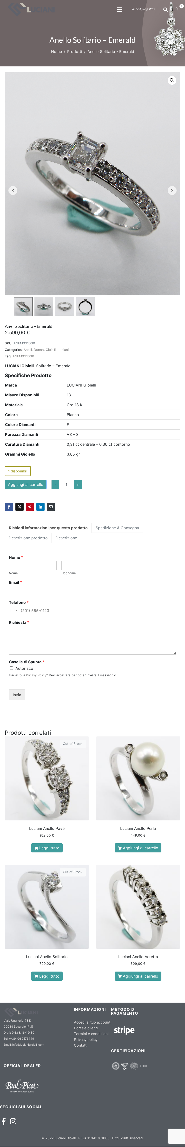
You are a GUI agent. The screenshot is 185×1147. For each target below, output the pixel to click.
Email (15, 582)
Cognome (68, 573)
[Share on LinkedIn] (40, 507)
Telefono (19, 602)
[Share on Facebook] (9, 507)
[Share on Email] (51, 507)
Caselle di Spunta (26, 661)
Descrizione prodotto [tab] (28, 537)
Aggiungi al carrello (25, 484)
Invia (17, 694)
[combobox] (14, 610)
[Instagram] (13, 1121)
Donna (39, 350)
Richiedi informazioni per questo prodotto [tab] (48, 527)
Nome (16, 557)
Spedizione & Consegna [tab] (117, 527)
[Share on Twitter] (19, 507)
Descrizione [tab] (66, 537)
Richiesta (19, 622)
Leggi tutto (49, 847)
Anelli (28, 350)
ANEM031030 (23, 356)
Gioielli (51, 350)
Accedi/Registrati (143, 9)
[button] (172, 80)
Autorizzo (24, 668)
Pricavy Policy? (37, 675)
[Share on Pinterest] (30, 507)
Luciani (63, 350)
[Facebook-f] (3, 1121)
